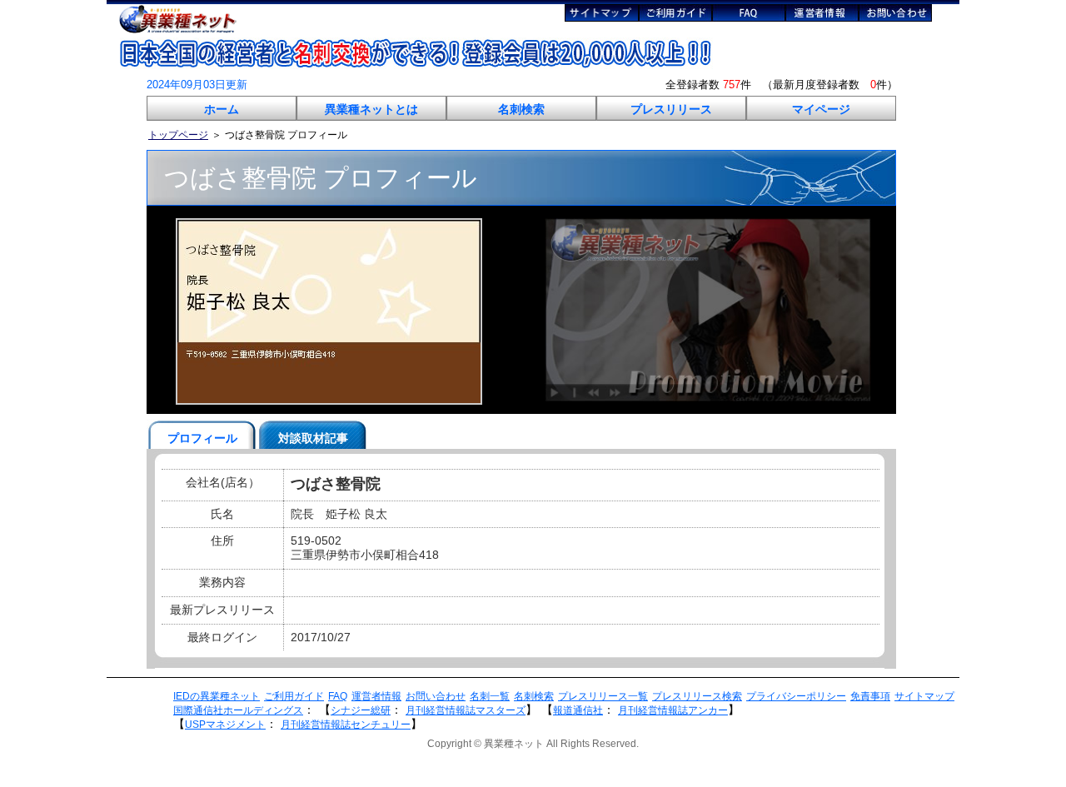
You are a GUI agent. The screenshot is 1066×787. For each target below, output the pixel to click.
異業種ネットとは (371, 109)
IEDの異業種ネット (216, 696)
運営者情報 (376, 696)
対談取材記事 (313, 438)
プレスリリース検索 (697, 696)
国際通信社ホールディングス (238, 710)
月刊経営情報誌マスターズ (466, 710)
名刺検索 (521, 109)
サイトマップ (924, 696)
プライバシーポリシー (796, 696)
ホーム (221, 109)
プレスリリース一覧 (603, 696)
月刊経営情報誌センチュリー (346, 724)
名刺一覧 (490, 696)
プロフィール (202, 438)
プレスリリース (671, 109)
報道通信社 (578, 710)
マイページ (821, 109)
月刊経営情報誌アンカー (673, 710)
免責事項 (870, 696)
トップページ (178, 135)
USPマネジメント (225, 724)
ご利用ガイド (294, 696)
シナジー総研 (361, 710)
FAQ (337, 696)
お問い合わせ (436, 696)
